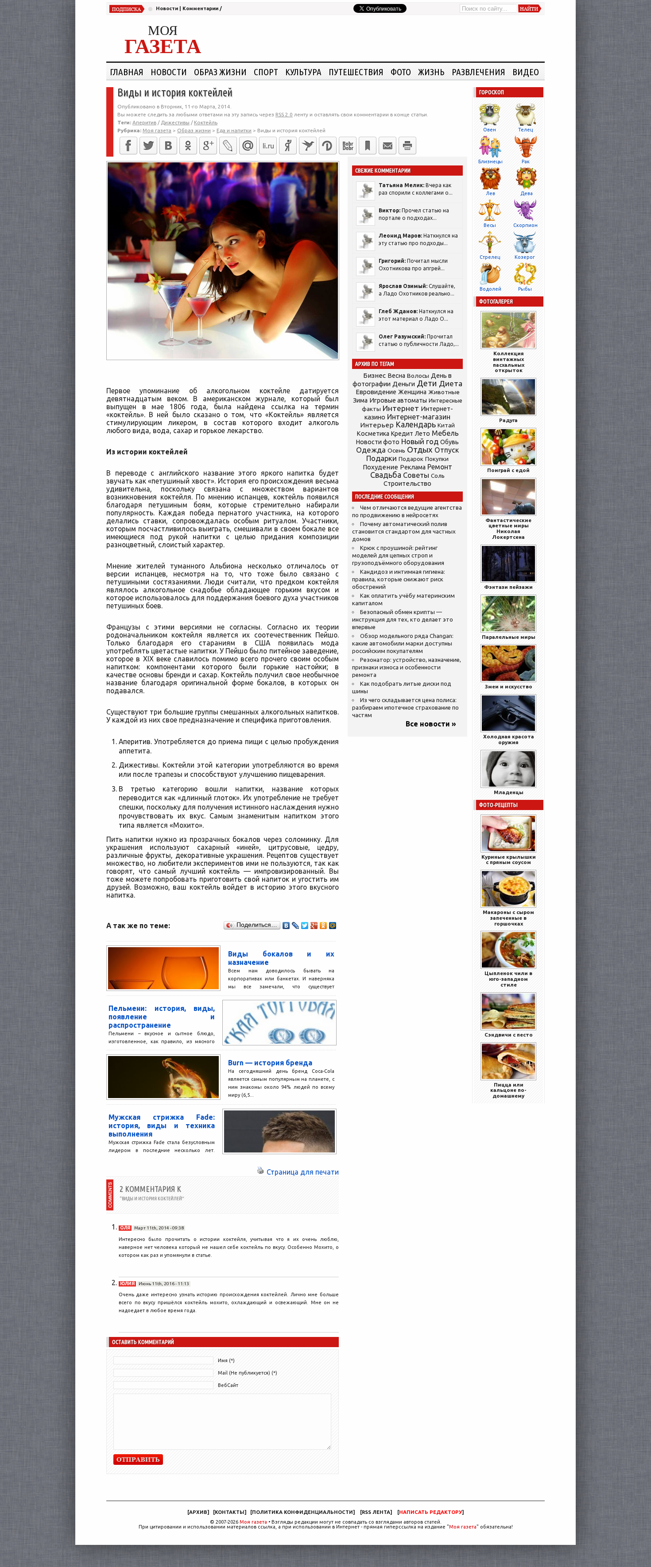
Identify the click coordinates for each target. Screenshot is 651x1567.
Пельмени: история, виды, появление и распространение (161, 1016)
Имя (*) (226, 1360)
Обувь (449, 442)
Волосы (418, 375)
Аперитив (144, 122)
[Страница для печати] (260, 1172)
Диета (450, 383)
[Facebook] (128, 145)
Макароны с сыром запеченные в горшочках (508, 917)
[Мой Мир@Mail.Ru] (248, 145)
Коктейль (205, 122)
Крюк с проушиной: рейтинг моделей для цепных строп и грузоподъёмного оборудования (398, 555)
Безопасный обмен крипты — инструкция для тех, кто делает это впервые (402, 619)
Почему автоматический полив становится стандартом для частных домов (404, 531)
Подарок (411, 459)
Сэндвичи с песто (508, 1034)
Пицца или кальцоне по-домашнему (508, 1090)
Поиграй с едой (508, 470)
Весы (490, 225)
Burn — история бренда (270, 1063)
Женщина (412, 392)
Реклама (413, 467)
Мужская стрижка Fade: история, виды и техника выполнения (161, 1125)
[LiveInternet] (268, 145)
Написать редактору (430, 1512)
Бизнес (374, 375)
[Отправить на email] (387, 145)
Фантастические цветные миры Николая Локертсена (508, 528)
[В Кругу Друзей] (328, 145)
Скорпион (525, 225)
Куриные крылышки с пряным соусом (508, 859)
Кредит (402, 433)
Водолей (490, 289)
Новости (167, 8)
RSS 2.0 (284, 114)
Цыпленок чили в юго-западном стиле (508, 978)
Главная (126, 71)
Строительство (407, 483)
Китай (446, 425)
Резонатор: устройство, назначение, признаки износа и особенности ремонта (406, 667)
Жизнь (431, 71)
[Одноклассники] (188, 145)
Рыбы (525, 289)
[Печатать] (407, 145)
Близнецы (490, 161)
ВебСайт (228, 1385)
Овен (489, 129)
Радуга (508, 420)
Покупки (437, 459)
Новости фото (377, 442)
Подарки (381, 458)
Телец (525, 129)
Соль (438, 475)
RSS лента (376, 1512)
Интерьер (377, 425)
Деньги (403, 384)
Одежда (371, 450)
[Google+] (208, 145)
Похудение (380, 467)
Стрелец (490, 257)
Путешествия (356, 71)
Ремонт (439, 467)
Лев (490, 193)
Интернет (401, 408)
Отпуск (446, 450)
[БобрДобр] (347, 145)
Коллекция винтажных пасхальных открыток (508, 361)
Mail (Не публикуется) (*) (247, 1372)
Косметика (372, 433)
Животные (444, 392)
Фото (401, 71)
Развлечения (478, 71)
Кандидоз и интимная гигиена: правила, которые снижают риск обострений (398, 579)
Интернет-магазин (418, 417)
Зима (360, 400)
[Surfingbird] (308, 145)
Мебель (445, 433)
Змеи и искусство (508, 686)
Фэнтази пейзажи (508, 587)
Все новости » (431, 724)
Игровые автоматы (398, 400)
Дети (427, 383)
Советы (416, 475)
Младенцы (508, 792)
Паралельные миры (508, 637)
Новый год (419, 441)
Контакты (229, 1512)
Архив (198, 1512)
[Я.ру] (288, 145)
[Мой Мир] (332, 925)
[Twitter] (148, 145)
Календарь (415, 424)
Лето (422, 433)
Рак (526, 161)
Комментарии (200, 8)
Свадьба (385, 475)
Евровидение (376, 392)
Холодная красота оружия (508, 739)
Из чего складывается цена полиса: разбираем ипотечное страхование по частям (405, 707)
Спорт (266, 71)
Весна (396, 375)
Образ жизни (220, 71)
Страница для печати (303, 1172)
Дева (526, 193)
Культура (303, 71)
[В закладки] (367, 145)
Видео (525, 71)
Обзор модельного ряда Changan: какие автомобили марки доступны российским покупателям (402, 643)
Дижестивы (175, 122)
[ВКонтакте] (168, 145)
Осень (396, 450)
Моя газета (253, 1522)
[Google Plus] (314, 925)
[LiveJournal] (228, 145)
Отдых (420, 449)
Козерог (525, 257)
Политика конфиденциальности (302, 1512)
